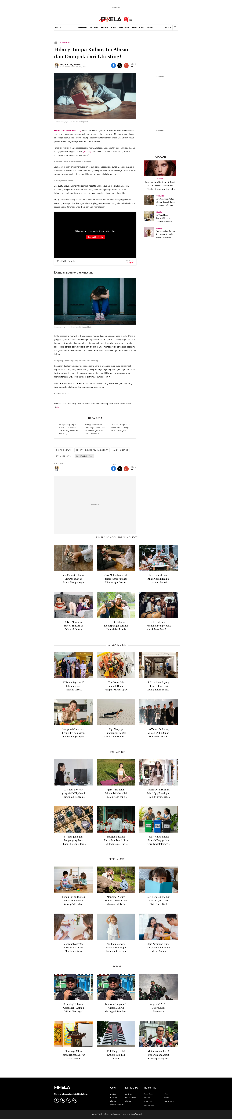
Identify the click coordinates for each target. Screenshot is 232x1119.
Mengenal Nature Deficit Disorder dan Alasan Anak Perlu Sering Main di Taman (116, 900)
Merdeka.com (149, 1105)
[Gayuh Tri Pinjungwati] (57, 65)
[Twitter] (68, 1100)
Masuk (167, 27)
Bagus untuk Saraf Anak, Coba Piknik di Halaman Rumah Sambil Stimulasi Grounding (158, 579)
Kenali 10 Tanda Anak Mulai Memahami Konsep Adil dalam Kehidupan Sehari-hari (73, 900)
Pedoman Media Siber (117, 1104)
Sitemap (128, 1101)
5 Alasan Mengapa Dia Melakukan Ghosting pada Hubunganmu (120, 427)
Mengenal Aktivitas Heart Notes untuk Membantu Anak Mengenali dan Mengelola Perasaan (73, 947)
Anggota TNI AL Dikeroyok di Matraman (158, 1008)
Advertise (113, 1101)
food (113, 27)
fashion (94, 27)
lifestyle (82, 27)
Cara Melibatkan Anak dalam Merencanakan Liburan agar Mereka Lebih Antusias (115, 579)
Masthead (113, 1097)
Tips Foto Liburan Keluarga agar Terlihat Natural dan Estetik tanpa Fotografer (116, 626)
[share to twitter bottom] (119, 468)
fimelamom (124, 27)
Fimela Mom (117, 859)
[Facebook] (56, 1100)
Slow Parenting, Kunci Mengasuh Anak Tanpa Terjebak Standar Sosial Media (158, 947)
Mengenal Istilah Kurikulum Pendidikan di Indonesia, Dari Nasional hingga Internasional (116, 840)
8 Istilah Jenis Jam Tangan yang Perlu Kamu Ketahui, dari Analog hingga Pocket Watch (73, 840)
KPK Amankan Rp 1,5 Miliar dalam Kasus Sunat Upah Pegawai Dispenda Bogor (159, 1055)
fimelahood (138, 27)
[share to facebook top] (113, 65)
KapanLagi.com (169, 1101)
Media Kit (128, 1094)
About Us (113, 1094)
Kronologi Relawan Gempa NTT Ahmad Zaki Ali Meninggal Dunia (73, 1008)
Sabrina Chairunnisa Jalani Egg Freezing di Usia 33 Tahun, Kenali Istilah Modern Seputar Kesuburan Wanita (158, 793)
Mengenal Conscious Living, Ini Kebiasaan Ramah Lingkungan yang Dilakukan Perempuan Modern (73, 733)
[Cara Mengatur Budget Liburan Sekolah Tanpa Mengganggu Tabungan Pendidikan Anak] (149, 200)
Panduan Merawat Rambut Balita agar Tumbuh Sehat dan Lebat (116, 947)
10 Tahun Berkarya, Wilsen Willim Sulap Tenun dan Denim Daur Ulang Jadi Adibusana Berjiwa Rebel (158, 733)
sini (57, 407)
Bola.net (147, 1098)
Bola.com (167, 1094)
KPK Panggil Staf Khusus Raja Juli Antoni (116, 1055)
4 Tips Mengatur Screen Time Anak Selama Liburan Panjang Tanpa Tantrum (73, 626)
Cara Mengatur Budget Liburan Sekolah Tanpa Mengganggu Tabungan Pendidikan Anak (73, 579)
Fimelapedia (117, 752)
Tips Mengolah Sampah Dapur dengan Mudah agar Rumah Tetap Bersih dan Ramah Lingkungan (116, 686)
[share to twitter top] (119, 65)
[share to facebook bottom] (113, 468)
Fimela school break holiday (117, 537)
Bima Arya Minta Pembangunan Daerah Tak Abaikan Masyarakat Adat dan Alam (73, 1055)
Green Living (117, 645)
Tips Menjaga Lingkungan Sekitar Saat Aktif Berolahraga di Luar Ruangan (116, 733)
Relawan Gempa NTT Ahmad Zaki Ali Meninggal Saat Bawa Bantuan (116, 1008)
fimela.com (106, 1114)
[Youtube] (74, 1100)
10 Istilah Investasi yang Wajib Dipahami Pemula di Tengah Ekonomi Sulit (73, 793)
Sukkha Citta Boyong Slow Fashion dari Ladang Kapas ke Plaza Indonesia (158, 686)
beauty (104, 27)
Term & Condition (130, 1097)
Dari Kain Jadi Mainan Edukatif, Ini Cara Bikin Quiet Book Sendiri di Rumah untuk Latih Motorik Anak (158, 900)
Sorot (117, 966)
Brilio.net (166, 1098)
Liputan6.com (148, 1094)
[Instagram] (62, 1100)
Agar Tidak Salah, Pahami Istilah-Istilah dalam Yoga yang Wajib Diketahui (116, 793)
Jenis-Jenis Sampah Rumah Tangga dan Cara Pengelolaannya (158, 840)
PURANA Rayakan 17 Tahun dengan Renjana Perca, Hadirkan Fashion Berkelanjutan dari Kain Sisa (73, 686)
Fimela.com (148, 1101)
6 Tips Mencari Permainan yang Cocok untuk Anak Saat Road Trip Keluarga (158, 626)
